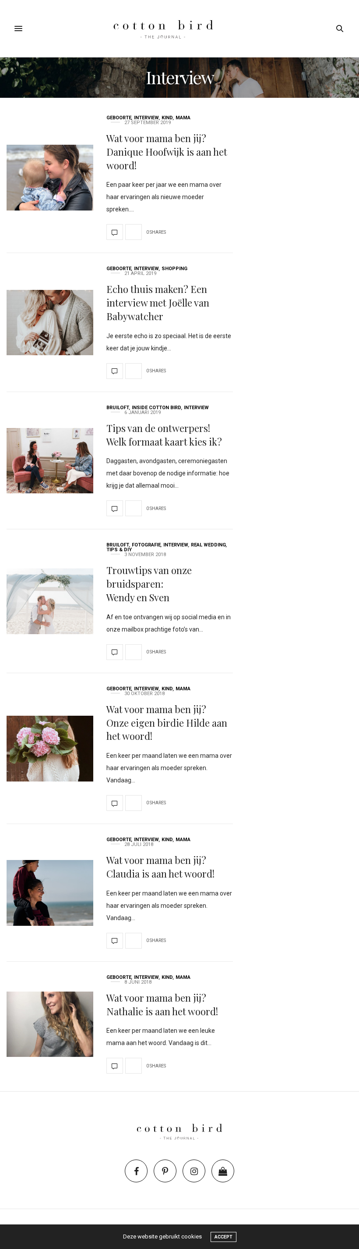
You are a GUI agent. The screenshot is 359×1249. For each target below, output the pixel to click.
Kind (167, 117)
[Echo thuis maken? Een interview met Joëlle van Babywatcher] (50, 323)
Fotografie (146, 544)
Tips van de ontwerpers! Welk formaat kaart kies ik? (164, 434)
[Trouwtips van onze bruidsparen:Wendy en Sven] (50, 601)
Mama (183, 117)
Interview (146, 117)
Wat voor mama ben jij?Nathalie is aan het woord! (162, 1004)
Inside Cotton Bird (156, 407)
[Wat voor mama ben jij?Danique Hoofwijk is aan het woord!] (50, 178)
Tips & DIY (119, 549)
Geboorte (118, 117)
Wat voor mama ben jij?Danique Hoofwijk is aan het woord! (166, 152)
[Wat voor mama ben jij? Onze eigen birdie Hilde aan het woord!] (50, 749)
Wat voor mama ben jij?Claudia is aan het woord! (160, 866)
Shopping (174, 268)
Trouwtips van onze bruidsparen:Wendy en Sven (149, 584)
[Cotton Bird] (179, 28)
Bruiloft (117, 407)
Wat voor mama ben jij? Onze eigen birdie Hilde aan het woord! (166, 723)
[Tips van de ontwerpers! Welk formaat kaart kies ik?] (50, 461)
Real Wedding (208, 544)
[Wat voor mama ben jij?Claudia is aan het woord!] (50, 893)
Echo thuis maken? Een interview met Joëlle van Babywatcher (157, 302)
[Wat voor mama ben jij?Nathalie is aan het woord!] (50, 1024)
